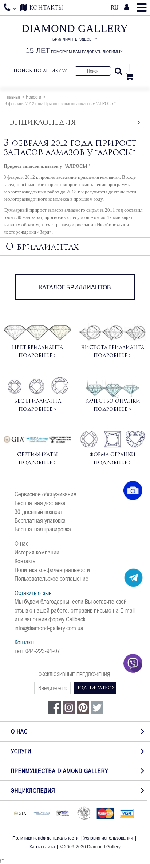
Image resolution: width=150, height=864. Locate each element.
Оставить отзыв (33, 592)
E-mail (127, 610)
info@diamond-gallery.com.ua (49, 628)
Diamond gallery (74, 38)
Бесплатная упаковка (40, 520)
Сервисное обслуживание (45, 494)
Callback (76, 619)
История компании (37, 552)
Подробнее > (37, 355)
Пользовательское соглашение (51, 578)
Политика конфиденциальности (52, 569)
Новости (33, 97)
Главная (12, 97)
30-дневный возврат (39, 511)
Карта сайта (42, 846)
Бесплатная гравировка (43, 529)
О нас (21, 543)
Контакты (25, 561)
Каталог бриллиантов (75, 287)
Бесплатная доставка (40, 503)
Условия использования (108, 838)
